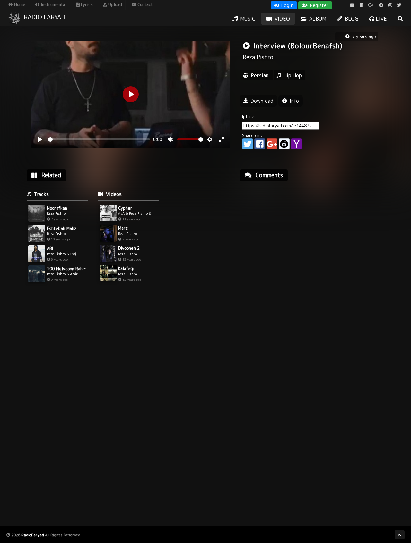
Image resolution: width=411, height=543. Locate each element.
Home (19, 4)
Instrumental (52, 4)
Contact (144, 4)
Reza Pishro (258, 57)
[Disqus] (311, 268)
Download (261, 100)
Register (318, 5)
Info (293, 100)
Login (286, 5)
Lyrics (86, 4)
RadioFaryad (32, 535)
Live (380, 18)
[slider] (99, 139)
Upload (114, 4)
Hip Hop (292, 75)
